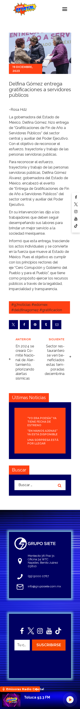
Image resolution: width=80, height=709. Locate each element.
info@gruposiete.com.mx (44, 586)
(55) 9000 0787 (38, 576)
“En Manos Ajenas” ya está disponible (42, 432)
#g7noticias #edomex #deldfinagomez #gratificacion (36, 307)
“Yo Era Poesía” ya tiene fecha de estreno (41, 421)
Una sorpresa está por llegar (42, 441)
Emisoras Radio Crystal (23, 689)
